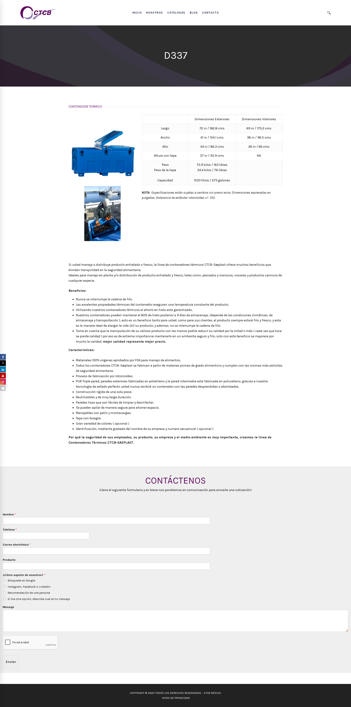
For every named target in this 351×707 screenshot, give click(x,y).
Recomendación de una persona (29, 592)
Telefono (10, 529)
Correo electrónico (17, 544)
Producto (9, 560)
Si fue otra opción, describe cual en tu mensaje (39, 599)
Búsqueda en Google (21, 580)
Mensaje (8, 607)
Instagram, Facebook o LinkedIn (29, 586)
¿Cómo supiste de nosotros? (24, 575)
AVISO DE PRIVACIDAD (175, 697)
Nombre (9, 514)
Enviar (11, 662)
